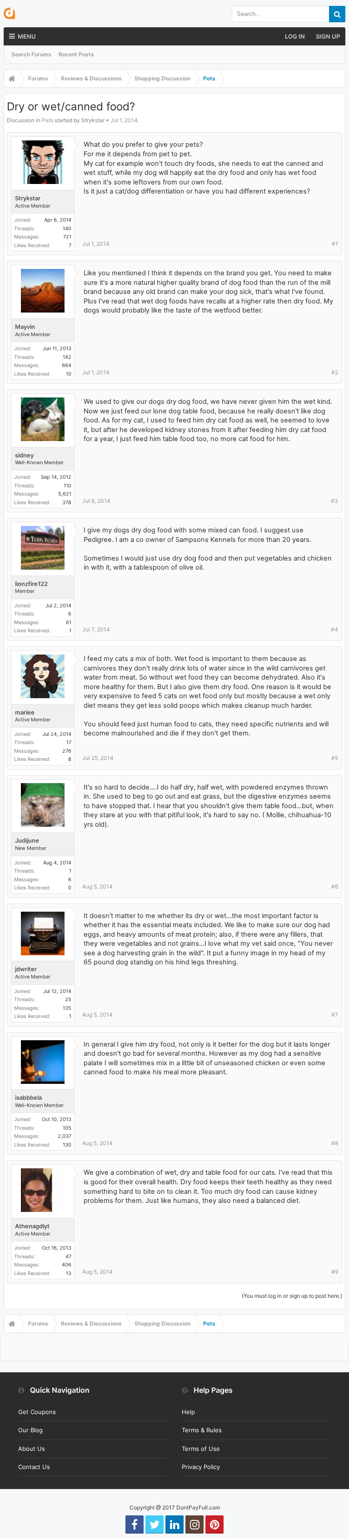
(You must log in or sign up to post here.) (292, 1295)
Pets (47, 120)
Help (188, 1411)
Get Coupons (37, 1411)
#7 (334, 1014)
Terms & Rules (202, 1430)
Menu (27, 36)
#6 (334, 886)
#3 (334, 500)
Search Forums (31, 54)
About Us (31, 1448)
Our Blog (30, 1430)
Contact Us (34, 1466)
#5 (334, 758)
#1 (335, 243)
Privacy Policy (201, 1466)
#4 (334, 629)
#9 (334, 1271)
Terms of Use (201, 1448)
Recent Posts (76, 54)
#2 (334, 372)
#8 (334, 1143)
